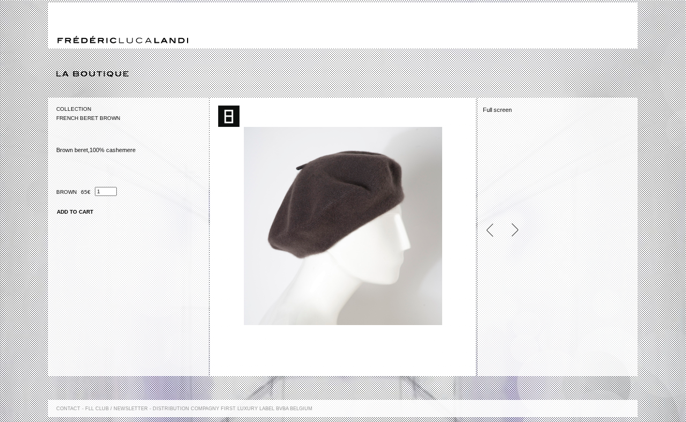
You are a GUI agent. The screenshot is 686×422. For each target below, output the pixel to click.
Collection (73, 109)
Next (510, 230)
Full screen (497, 110)
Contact (68, 408)
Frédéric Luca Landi (122, 40)
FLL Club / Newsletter (116, 408)
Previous (494, 230)
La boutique (347, 74)
